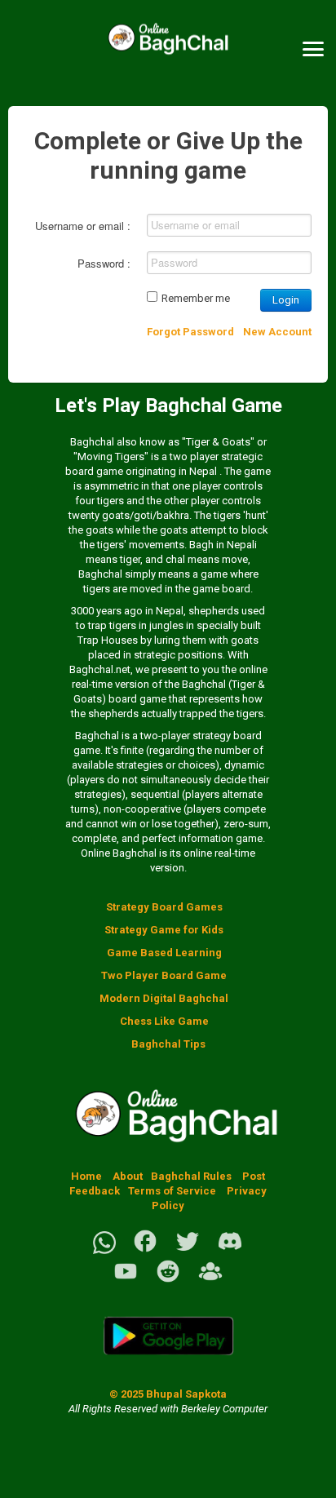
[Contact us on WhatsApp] (104, 1250)
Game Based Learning (164, 952)
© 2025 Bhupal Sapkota (168, 1394)
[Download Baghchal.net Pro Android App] (168, 1364)
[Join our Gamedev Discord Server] (230, 1250)
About (128, 1176)
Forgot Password (190, 332)
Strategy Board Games (164, 907)
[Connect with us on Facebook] (145, 1250)
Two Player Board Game (164, 975)
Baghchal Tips (168, 1044)
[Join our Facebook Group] (210, 1280)
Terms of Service (173, 1191)
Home (86, 1176)
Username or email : (82, 225)
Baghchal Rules (191, 1176)
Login (285, 300)
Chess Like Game (164, 1021)
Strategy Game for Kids (163, 930)
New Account (277, 331)
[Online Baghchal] (168, 49)
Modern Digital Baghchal (163, 998)
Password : (103, 263)
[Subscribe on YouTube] (125, 1280)
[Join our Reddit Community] (168, 1280)
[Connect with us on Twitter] (187, 1250)
